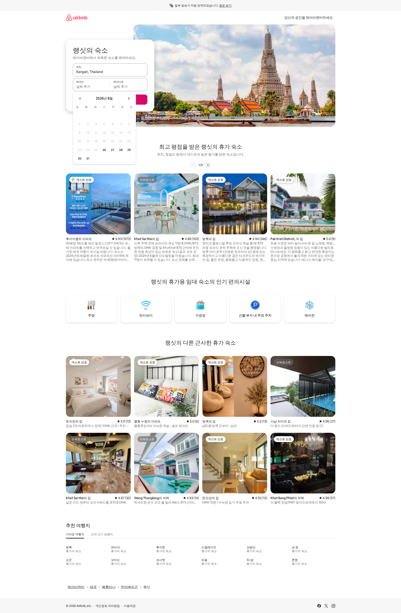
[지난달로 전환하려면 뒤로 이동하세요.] (80, 98)
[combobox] (110, 71)
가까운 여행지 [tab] (75, 534)
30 (79, 158)
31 (87, 158)
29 (129, 150)
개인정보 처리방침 (108, 606)
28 (121, 150)
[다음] (207, 165)
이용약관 (130, 606)
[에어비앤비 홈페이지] (76, 17)
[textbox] (91, 86)
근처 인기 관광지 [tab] (102, 534)
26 (104, 150)
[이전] (193, 165)
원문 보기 (225, 5)
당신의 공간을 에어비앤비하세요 (308, 17)
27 (112, 150)
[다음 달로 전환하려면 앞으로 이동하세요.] (128, 98)
